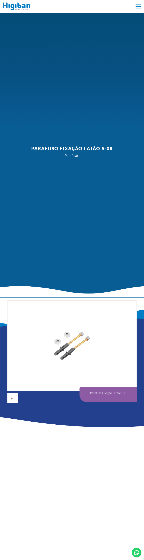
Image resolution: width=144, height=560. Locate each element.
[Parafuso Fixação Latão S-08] (44, 6)
